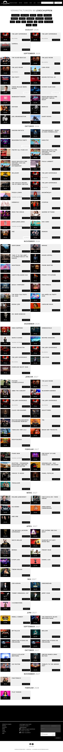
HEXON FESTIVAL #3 (49, 77)
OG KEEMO (15, 507)
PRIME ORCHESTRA (18, 347)
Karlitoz (45, 140)
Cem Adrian (16, 583)
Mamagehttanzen (18, 96)
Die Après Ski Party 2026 (49, 295)
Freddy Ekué (46, 550)
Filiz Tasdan (16, 692)
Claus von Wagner (19, 410)
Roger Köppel (47, 255)
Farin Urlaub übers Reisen (19, 87)
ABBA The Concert (19, 391)
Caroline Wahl (47, 304)
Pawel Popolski (48, 473)
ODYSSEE (15, 107)
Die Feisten (16, 664)
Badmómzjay (46, 192)
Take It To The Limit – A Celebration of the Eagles (20, 256)
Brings (14, 550)
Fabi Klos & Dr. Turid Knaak (50, 497)
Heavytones (46, 410)
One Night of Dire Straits (49, 454)
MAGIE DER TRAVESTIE (49, 430)
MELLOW (45, 631)
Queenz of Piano (48, 212)
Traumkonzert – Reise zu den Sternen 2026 (50, 131)
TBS (43, 420)
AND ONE (15, 516)
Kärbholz (15, 202)
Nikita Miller (17, 540)
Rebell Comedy (17, 617)
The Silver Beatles (19, 57)
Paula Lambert (47, 161)
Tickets (58, 2)
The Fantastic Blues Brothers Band (49, 617)
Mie (4, 725)
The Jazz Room (47, 57)
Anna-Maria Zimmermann (47, 507)
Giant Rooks (46, 116)
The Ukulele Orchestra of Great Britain (20, 183)
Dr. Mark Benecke (18, 314)
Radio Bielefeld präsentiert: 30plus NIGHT (49, 98)
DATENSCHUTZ (20, 749)
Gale (26, 2)
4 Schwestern (17, 603)
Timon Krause (17, 569)
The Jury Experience (19, 34)
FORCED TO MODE (18, 473)
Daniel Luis (46, 559)
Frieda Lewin (17, 192)
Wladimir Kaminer (49, 391)
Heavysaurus (17, 439)
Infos (31, 2)
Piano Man (16, 453)
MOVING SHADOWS (48, 338)
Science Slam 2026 (48, 87)
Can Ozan (45, 357)
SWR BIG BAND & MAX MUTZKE (49, 655)
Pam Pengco (16, 678)
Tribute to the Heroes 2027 (50, 664)
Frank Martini (47, 265)
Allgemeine (40, 749)
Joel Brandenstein (19, 116)
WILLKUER (15, 173)
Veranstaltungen (13, 2)
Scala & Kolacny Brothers (18, 655)
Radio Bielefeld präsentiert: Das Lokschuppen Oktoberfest (49, 152)
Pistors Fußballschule (18, 381)
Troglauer (16, 483)
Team (3, 730)
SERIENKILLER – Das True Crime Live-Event (50, 463)
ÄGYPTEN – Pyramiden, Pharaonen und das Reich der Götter (20, 464)
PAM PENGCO (46, 285)
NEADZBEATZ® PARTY (19, 140)
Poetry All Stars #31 (20, 150)
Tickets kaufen (26, 39)
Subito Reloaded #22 (20, 275)
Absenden (58, 737)
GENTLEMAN (16, 245)
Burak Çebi (16, 304)
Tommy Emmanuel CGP (20, 593)
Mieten (20, 2)
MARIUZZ (45, 107)
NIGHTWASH (16, 265)
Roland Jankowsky (19, 497)
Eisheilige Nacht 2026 (20, 367)
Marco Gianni (17, 338)
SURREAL (15, 43)
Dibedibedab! (47, 583)
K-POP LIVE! (16, 559)
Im (28, 749)
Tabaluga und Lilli (19, 430)
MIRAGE (44, 245)
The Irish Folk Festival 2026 (19, 295)
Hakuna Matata (18, 130)
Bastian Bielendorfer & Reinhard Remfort (20, 420)
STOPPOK (45, 202)
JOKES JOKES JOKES (18, 222)
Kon (39, 2)
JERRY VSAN (46, 593)
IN (3, 728)
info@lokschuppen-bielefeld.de (28, 729)
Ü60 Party (15, 77)
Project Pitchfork (49, 275)
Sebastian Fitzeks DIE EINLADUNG (20, 641)
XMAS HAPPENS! (17, 328)
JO (35, 2)
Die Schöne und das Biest (49, 531)
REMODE (45, 231)
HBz (13, 231)
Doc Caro (45, 222)
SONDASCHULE (47, 328)
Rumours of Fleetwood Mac (49, 540)
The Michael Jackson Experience (20, 531)
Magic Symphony (18, 285)
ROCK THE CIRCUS (18, 212)
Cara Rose (46, 67)
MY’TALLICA (16, 631)
